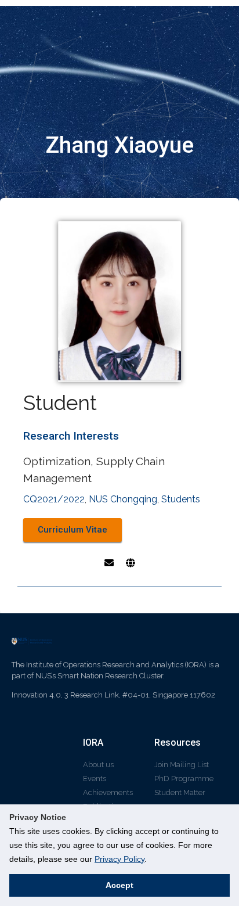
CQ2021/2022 (54, 499)
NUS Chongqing (123, 499)
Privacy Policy (119, 859)
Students (180, 499)
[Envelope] (109, 562)
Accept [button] (119, 885)
